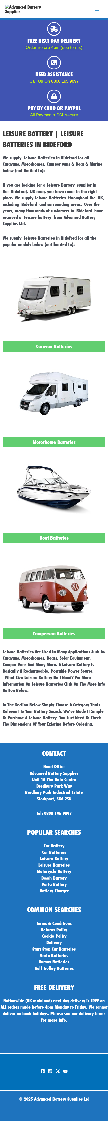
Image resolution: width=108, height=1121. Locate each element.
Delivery (54, 942)
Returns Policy (54, 929)
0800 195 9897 (65, 81)
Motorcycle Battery (54, 871)
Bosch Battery (54, 878)
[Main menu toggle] (97, 9)
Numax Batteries (54, 961)
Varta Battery (54, 884)
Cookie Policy (54, 936)
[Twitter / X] (58, 1071)
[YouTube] (65, 1071)
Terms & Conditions (54, 923)
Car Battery (54, 845)
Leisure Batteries (54, 865)
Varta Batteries (54, 955)
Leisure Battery (54, 858)
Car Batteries (54, 852)
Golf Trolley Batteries (54, 968)
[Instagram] (50, 1071)
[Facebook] (42, 1071)
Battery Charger (54, 890)
